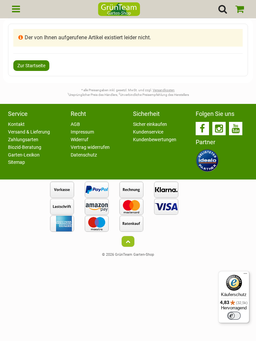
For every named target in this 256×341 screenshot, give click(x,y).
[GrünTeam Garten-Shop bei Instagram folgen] (219, 128)
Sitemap (16, 162)
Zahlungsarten (23, 139)
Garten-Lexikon (24, 155)
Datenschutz (84, 155)
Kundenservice (148, 132)
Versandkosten (164, 90)
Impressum (82, 132)
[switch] (234, 316)
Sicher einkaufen (150, 124)
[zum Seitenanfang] (128, 241)
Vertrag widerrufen (90, 147)
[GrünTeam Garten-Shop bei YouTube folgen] (235, 128)
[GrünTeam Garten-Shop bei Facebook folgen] (202, 128)
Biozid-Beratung (24, 147)
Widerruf (79, 139)
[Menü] (245, 275)
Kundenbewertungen (154, 139)
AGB (75, 124)
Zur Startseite (31, 65)
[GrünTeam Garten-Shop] (119, 10)
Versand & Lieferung (29, 132)
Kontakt (16, 124)
